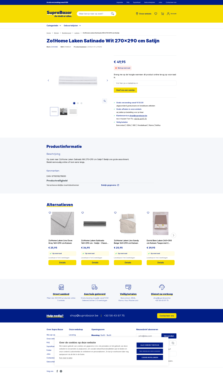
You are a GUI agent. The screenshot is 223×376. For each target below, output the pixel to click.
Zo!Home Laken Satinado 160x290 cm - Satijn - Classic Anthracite (94, 241)
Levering (72, 335)
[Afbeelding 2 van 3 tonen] (78, 103)
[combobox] (93, 13)
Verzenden (169, 336)
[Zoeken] (112, 13)
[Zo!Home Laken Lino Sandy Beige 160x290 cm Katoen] (128, 223)
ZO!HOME (54, 47)
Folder (49, 350)
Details (62, 262)
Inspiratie (120, 2)
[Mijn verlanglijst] (156, 13)
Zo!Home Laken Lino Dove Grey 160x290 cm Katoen (60, 241)
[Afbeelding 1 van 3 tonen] (74, 103)
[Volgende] (107, 80)
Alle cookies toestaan (149, 345)
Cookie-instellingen (150, 357)
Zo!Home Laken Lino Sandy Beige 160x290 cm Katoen (126, 241)
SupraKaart (137, 2)
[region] (78, 85)
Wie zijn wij (51, 335)
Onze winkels (52, 339)
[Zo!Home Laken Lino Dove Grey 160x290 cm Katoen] (62, 223)
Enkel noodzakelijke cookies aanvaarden (149, 351)
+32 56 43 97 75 (140, 119)
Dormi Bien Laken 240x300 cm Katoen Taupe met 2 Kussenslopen (159, 241)
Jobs (160, 2)
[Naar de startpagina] (59, 14)
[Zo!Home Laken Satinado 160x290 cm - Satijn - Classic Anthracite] (95, 223)
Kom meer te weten (65, 358)
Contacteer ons (171, 2)
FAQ (128, 2)
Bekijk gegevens (108, 185)
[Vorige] (48, 80)
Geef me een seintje (125, 90)
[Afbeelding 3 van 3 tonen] (81, 103)
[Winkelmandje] (162, 13)
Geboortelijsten (149, 2)
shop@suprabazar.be (138, 116)
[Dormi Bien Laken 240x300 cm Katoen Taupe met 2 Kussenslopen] (160, 223)
